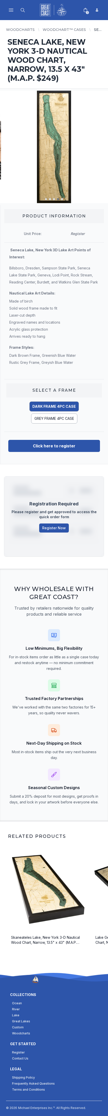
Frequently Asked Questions (33, 1083)
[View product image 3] (54, 199)
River (16, 1009)
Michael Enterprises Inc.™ (36, 1108)
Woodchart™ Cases (64, 29)
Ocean (17, 1003)
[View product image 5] (62, 199)
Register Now (54, 528)
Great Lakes (21, 1021)
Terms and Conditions (28, 1089)
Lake (15, 1015)
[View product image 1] (46, 199)
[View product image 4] (58, 199)
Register (18, 1052)
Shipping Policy (23, 1077)
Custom (18, 1027)
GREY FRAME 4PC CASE (54, 418)
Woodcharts (20, 29)
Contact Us (20, 1058)
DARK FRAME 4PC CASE (54, 406)
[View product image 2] (50, 199)
